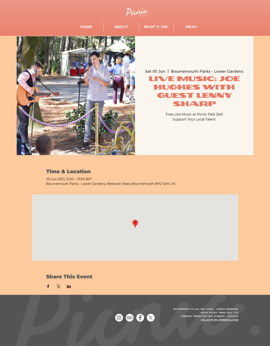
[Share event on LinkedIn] (69, 286)
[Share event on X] (59, 286)
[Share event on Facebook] (48, 286)
